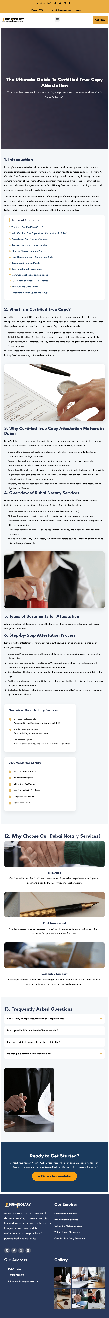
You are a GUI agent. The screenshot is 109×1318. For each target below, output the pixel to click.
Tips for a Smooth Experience (27, 269)
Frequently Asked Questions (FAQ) (30, 293)
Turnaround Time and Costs (26, 263)
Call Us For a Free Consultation (54, 1176)
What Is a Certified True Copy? (27, 227)
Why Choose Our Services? (25, 287)
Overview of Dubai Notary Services (30, 239)
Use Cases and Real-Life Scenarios (30, 281)
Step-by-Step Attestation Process (29, 251)
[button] (57, 19)
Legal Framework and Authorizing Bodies (33, 257)
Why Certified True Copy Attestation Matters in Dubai (39, 233)
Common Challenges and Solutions (30, 275)
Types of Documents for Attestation (30, 245)
